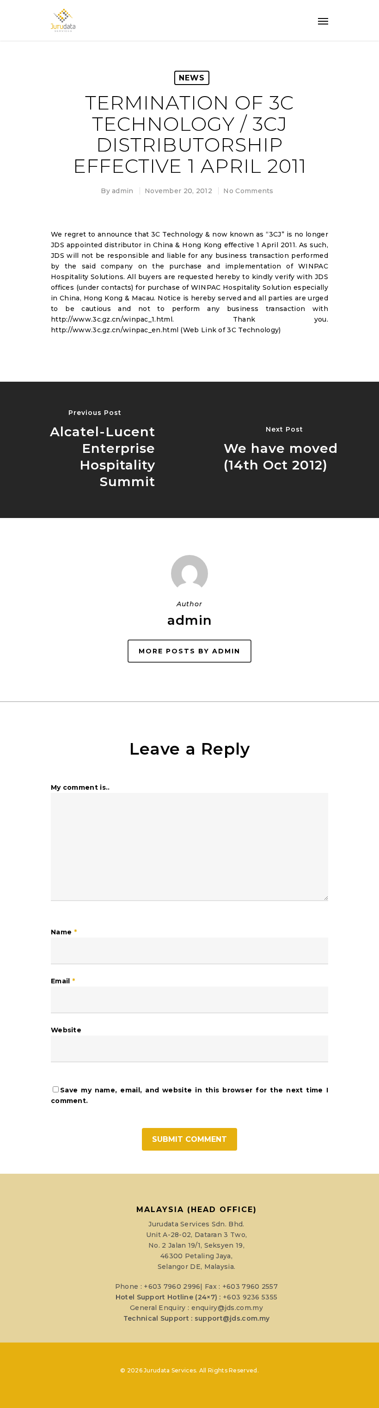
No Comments (248, 191)
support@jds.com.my (232, 1318)
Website (66, 1030)
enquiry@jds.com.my (227, 1308)
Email (63, 981)
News (192, 77)
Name (64, 932)
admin (123, 191)
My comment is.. (80, 787)
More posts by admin (189, 651)
